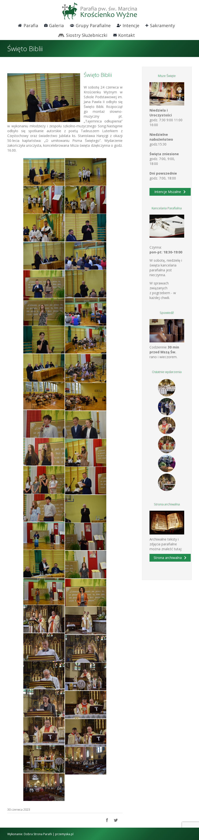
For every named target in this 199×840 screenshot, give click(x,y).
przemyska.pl (64, 834)
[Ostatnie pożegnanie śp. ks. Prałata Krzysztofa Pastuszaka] (167, 463)
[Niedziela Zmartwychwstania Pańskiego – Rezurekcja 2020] (167, 482)
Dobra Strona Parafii (38, 834)
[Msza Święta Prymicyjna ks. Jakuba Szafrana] (167, 444)
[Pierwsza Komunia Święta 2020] (167, 387)
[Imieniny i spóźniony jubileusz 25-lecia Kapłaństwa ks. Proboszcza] (167, 425)
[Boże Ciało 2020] (167, 406)
